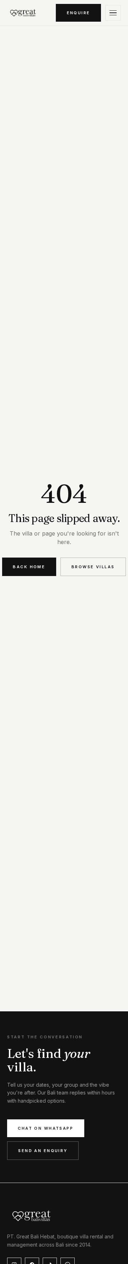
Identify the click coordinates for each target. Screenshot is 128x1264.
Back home (29, 566)
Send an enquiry (42, 1150)
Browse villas (92, 566)
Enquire (78, 12)
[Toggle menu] (113, 13)
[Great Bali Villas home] (23, 12)
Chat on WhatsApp (45, 1128)
